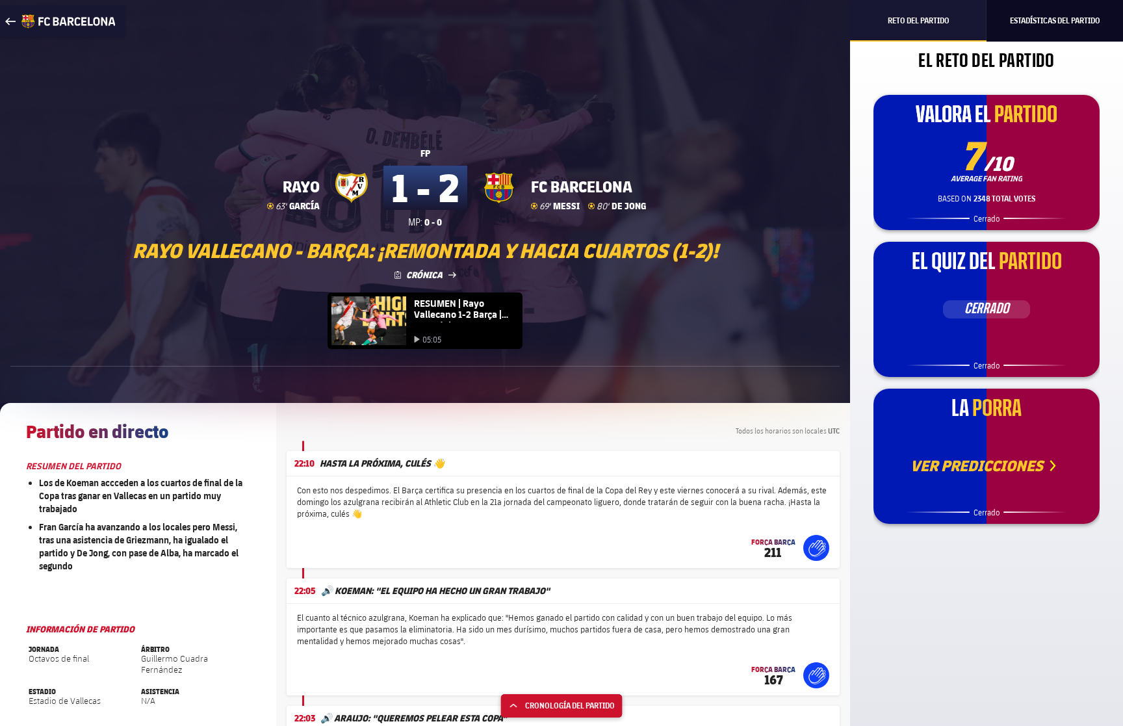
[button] (816, 548)
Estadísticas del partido (1055, 20)
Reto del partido (918, 20)
